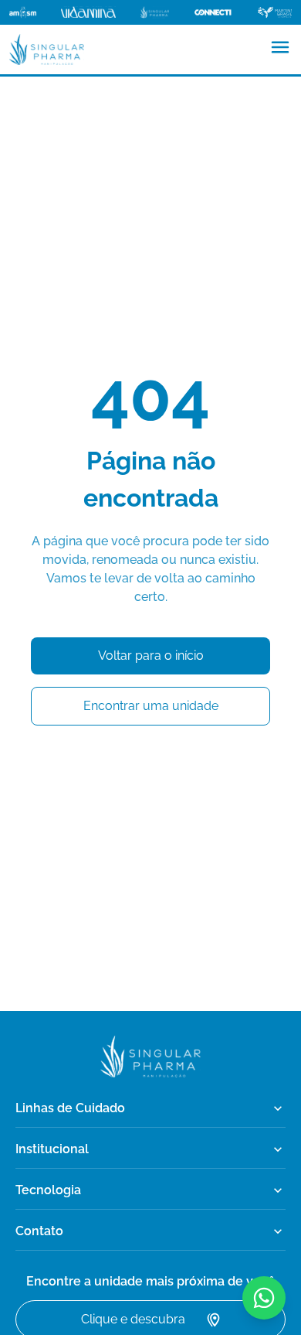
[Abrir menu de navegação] (280, 47)
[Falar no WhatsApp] (264, 1298)
